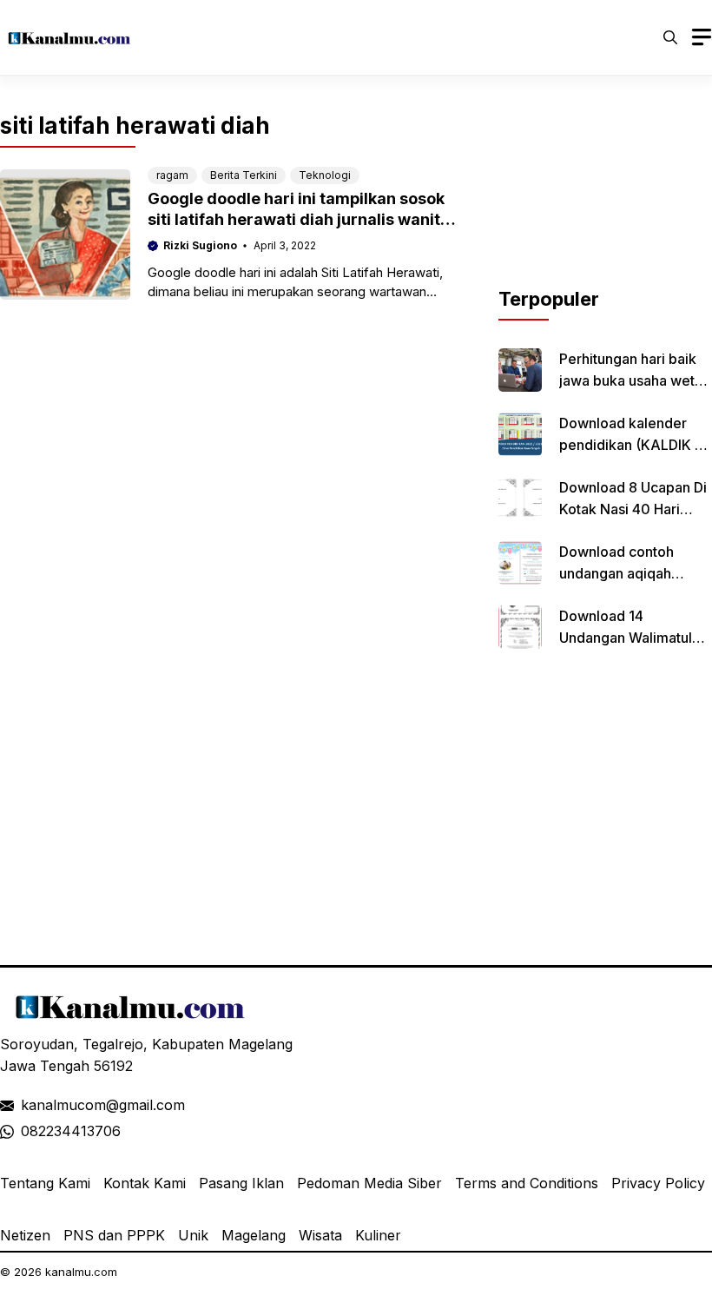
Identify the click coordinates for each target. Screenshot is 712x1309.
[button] (670, 37)
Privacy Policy (658, 1183)
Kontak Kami (144, 1183)
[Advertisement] (605, 198)
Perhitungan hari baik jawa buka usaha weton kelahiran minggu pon (635, 380)
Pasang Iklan (241, 1183)
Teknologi (325, 175)
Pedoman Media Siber (369, 1183)
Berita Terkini (243, 175)
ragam (172, 175)
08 (29, 1131)
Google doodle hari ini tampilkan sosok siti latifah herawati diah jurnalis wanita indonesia (299, 219)
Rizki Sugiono (200, 245)
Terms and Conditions (526, 1183)
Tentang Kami (45, 1183)
